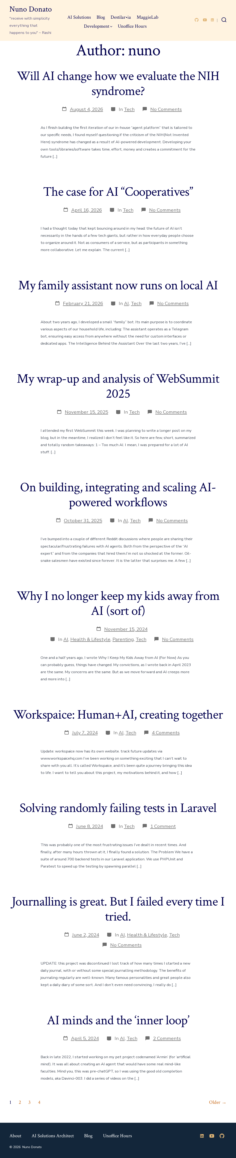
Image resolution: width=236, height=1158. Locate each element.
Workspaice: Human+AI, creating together (118, 714)
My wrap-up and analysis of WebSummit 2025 (118, 386)
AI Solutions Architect (53, 1136)
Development (96, 26)
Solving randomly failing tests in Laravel (118, 808)
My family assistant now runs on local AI (118, 285)
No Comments (166, 109)
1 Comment (163, 826)
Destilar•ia (121, 17)
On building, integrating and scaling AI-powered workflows (118, 495)
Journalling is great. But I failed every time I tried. (118, 909)
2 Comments (167, 1038)
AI (126, 303)
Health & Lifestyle (90, 639)
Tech (129, 109)
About (15, 1136)
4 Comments (166, 732)
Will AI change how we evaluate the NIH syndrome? (118, 84)
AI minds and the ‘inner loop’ (118, 1020)
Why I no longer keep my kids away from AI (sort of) (118, 603)
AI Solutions (79, 17)
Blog (101, 17)
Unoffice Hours (132, 26)
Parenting (123, 639)
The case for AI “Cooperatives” (118, 191)
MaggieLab (147, 17)
